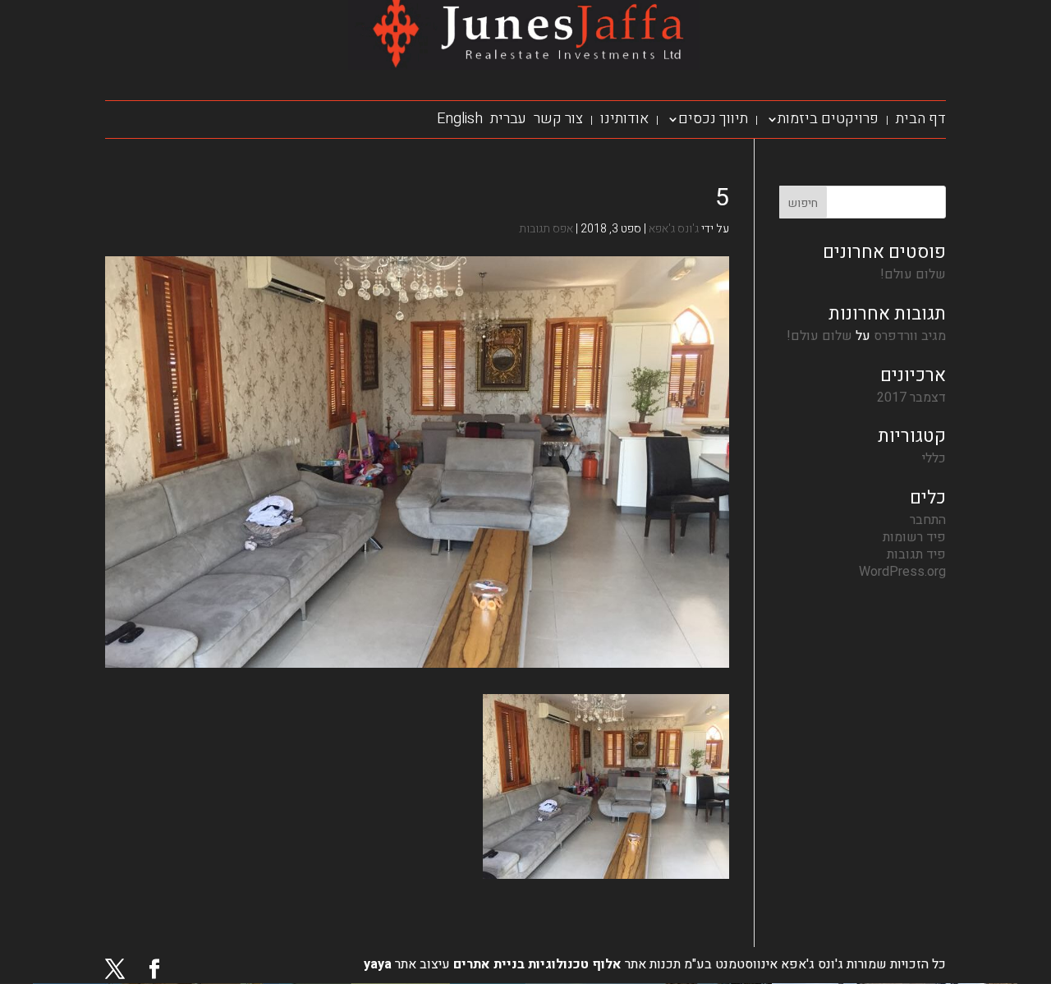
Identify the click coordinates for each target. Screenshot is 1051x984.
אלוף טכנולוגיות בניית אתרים (536, 964)
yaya (378, 964)
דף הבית (921, 119)
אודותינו (624, 119)
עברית (508, 119)
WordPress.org (902, 572)
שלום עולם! (913, 274)
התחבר (928, 520)
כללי (934, 458)
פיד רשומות (914, 537)
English (460, 119)
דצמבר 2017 (911, 397)
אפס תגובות (546, 228)
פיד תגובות (916, 554)
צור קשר (558, 119)
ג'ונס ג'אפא (674, 228)
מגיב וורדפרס (910, 336)
